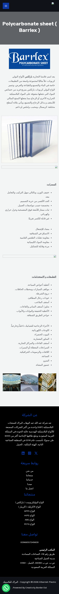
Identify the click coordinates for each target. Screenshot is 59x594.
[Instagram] (29, 453)
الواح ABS (29, 519)
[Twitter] (36, 453)
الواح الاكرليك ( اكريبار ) (29, 506)
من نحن (29, 471)
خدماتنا (29, 479)
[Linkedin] (23, 453)
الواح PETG (29, 524)
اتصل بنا (29, 488)
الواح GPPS (29, 511)
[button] (6, 386)
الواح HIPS (29, 515)
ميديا (29, 484)
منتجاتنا (29, 475)
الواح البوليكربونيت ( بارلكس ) (29, 502)
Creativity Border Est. (29, 587)
